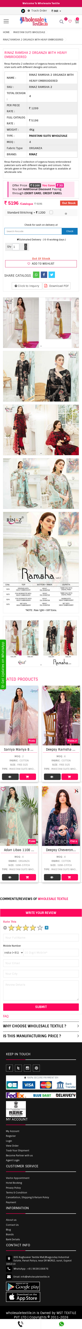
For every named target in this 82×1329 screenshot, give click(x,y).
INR (56, 11)
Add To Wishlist (43, 263)
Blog (8, 1229)
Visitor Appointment (17, 1178)
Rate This (9, 921)
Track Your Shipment (17, 1150)
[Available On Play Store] (23, 10)
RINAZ (33, 154)
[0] (69, 21)
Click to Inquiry (28, 286)
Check (69, 231)
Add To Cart (28, 777)
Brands (10, 1234)
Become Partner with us (19, 1155)
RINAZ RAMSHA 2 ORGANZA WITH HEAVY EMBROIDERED (33, 39)
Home (6, 32)
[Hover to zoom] (41, 322)
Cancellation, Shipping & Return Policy (27, 1197)
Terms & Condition (16, 1192)
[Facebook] (44, 275)
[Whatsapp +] (36, 275)
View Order (12, 1145)
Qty (9, 246)
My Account (12, 1131)
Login (9, 1141)
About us (11, 1220)
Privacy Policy (13, 1187)
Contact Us (12, 1225)
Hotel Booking (14, 1182)
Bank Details (13, 1239)
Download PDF (58, 286)
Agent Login (13, 1160)
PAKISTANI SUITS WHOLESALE (29, 32)
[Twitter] (52, 275)
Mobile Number (12, 945)
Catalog (10, 777)
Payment (11, 1202)
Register (11, 1136)
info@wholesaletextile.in (35, 1276)
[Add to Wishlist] (45, 688)
